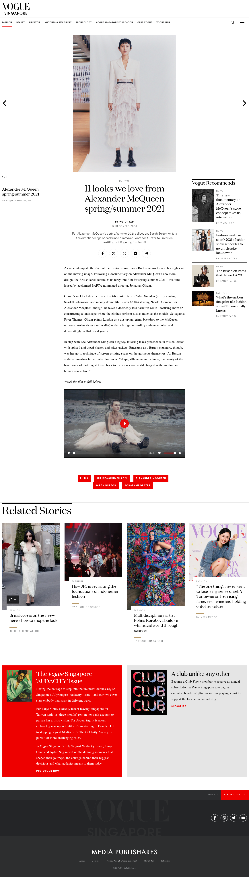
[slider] (110, 453)
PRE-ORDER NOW (48, 771)
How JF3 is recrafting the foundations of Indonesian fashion (95, 591)
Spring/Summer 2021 (112, 478)
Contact (95, 861)
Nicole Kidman (161, 302)
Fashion (221, 293)
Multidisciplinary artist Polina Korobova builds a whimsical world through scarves (156, 622)
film (130, 279)
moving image (82, 273)
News (220, 191)
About (82, 861)
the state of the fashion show (109, 268)
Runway (124, 181)
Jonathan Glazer (138, 485)
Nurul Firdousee (88, 607)
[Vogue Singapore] (16, 9)
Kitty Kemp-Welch (26, 631)
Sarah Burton (138, 268)
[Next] (244, 103)
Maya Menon (209, 617)
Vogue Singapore (151, 641)
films (84, 478)
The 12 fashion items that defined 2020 (231, 272)
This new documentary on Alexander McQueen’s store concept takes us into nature (228, 206)
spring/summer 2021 (152, 279)
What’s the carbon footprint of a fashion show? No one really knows (231, 304)
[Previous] (5, 103)
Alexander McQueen (78, 307)
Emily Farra (228, 281)
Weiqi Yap (126, 222)
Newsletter (149, 861)
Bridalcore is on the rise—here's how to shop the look (33, 617)
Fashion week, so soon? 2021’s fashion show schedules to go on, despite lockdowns (231, 244)
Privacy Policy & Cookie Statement (122, 861)
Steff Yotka (228, 258)
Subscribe (178, 706)
